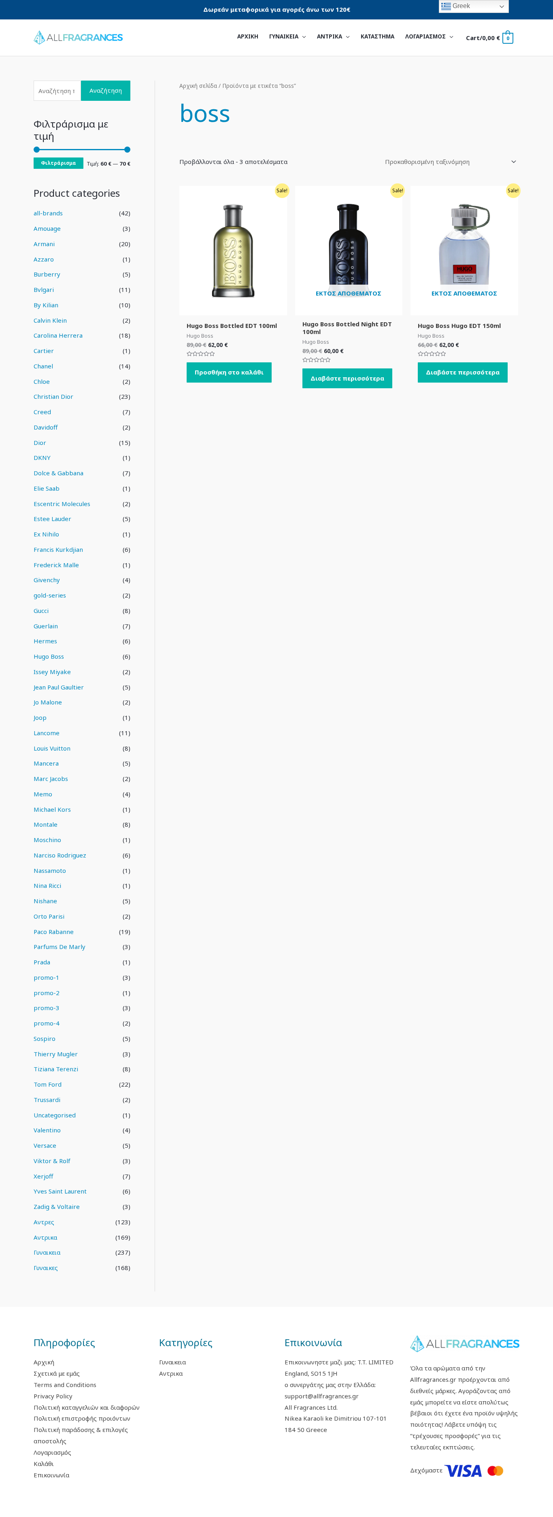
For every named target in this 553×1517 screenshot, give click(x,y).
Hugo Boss (49, 656)
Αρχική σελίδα (198, 85)
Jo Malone (48, 702)
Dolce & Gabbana (58, 473)
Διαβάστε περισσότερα (347, 378)
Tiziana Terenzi (56, 1069)
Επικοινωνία (51, 1475)
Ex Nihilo (46, 534)
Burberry (47, 274)
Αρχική (44, 1362)
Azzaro (44, 259)
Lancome (47, 733)
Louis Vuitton (52, 748)
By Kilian (46, 305)
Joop (40, 717)
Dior (40, 442)
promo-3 (47, 1008)
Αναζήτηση (105, 90)
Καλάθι (44, 1464)
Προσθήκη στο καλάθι (229, 372)
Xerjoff (43, 1176)
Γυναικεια (47, 1252)
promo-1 (47, 977)
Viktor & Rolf (52, 1161)
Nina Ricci (47, 885)
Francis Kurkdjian (58, 549)
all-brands (48, 213)
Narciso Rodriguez (60, 855)
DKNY (42, 457)
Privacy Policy (53, 1396)
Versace (45, 1145)
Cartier (44, 351)
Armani (44, 244)
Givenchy (47, 580)
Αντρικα (45, 1237)
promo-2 (47, 993)
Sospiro (44, 1038)
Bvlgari (44, 289)
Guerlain (46, 626)
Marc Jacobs (51, 778)
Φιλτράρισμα (58, 163)
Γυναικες (46, 1268)
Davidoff (45, 427)
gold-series (50, 595)
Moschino (47, 840)
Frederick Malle (56, 565)
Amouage (47, 228)
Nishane (45, 901)
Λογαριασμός (52, 1452)
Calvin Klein (50, 320)
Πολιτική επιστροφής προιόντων (82, 1418)
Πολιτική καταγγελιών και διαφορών (87, 1407)
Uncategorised (55, 1115)
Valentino (47, 1130)
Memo (43, 794)
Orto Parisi (49, 916)
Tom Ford (48, 1084)
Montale (45, 824)
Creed (42, 412)
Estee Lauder (52, 519)
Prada (42, 962)
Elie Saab (47, 488)
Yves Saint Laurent (60, 1191)
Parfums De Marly (59, 947)
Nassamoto (50, 870)
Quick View (233, 308)
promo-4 (47, 1023)
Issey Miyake (52, 672)
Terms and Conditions (65, 1385)
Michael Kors (52, 809)
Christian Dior (53, 396)
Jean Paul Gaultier (59, 687)
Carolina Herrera (58, 335)
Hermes (45, 641)
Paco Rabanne (54, 932)
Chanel (43, 366)
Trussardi (47, 1100)
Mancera (46, 763)
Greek (460, 5)
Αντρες (44, 1222)
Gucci (41, 610)
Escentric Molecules (62, 504)
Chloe (42, 381)
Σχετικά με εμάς (57, 1373)
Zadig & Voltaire (57, 1206)
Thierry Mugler (56, 1054)
